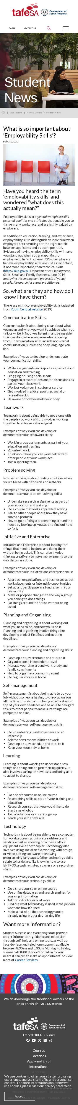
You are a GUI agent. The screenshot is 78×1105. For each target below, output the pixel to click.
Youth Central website (27, 309)
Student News (53, 112)
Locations (38, 1056)
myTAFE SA (30, 28)
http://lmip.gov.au (16, 271)
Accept (20, 1096)
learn (11, 28)
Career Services (26, 960)
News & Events (34, 112)
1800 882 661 (44, 1035)
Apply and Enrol (38, 1061)
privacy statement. (58, 1086)
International (38, 1066)
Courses (39, 1050)
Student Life (16, 112)
